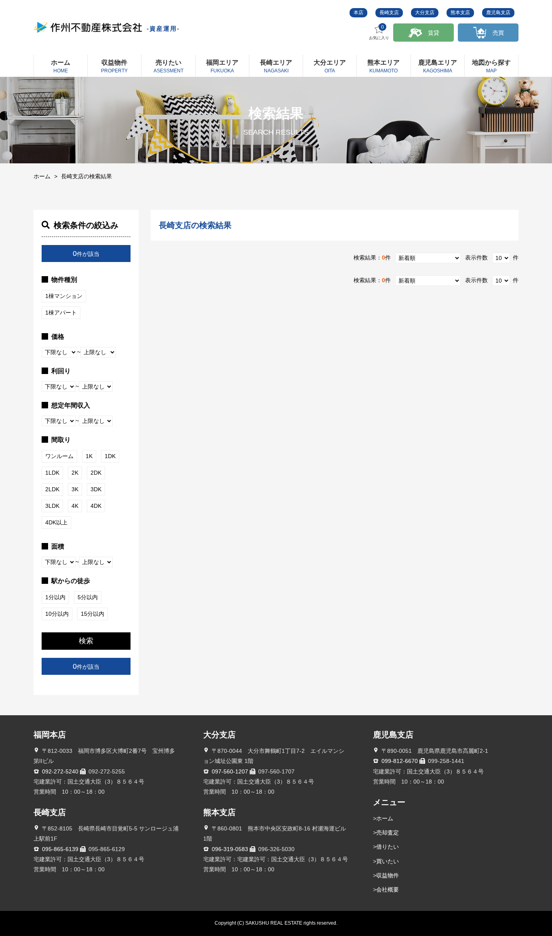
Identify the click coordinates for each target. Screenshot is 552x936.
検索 (86, 641)
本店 (358, 12)
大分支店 (424, 12)
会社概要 (387, 889)
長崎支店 (389, 12)
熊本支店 (460, 12)
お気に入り (379, 32)
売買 (498, 33)
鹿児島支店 (498, 12)
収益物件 (387, 875)
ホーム (42, 176)
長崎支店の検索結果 (86, 176)
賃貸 (433, 33)
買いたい (387, 861)
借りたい (387, 846)
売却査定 (387, 832)
